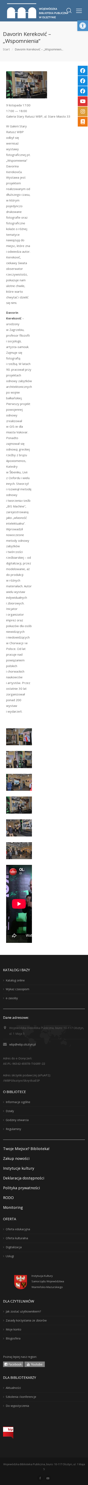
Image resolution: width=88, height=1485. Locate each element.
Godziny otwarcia (17, 1120)
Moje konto (13, 1329)
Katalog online (15, 980)
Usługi (10, 1256)
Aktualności (13, 1388)
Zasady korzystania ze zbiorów (26, 1320)
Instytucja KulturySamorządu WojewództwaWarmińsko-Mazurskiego (48, 1281)
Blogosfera (13, 1338)
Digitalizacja (14, 1247)
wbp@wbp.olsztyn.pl (22, 1044)
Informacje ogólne (18, 1102)
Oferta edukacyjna (18, 1229)
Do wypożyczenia (17, 1406)
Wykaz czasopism (17, 989)
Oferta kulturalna (17, 1238)
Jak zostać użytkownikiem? (23, 1311)
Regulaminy (13, 1129)
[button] (82, 25)
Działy (10, 1111)
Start (6, 49)
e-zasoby (12, 998)
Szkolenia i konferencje (21, 1397)
